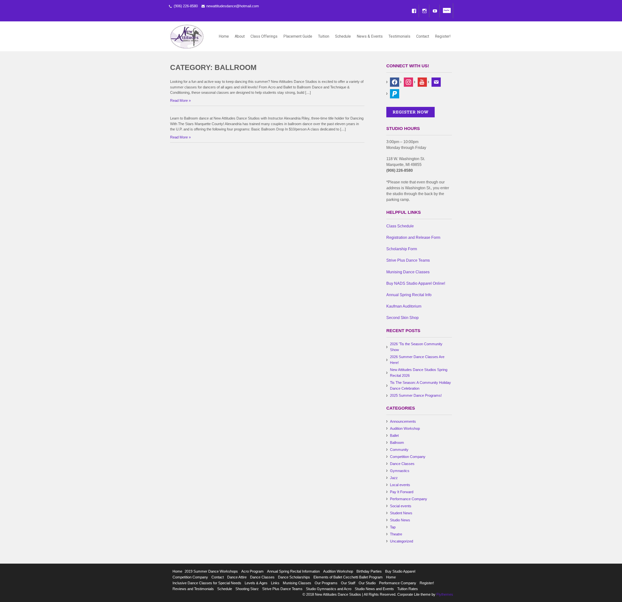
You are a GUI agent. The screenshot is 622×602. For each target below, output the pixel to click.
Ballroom (397, 442)
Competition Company (407, 457)
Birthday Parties (369, 571)
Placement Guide (297, 36)
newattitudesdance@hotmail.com (232, 6)
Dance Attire (237, 577)
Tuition (323, 36)
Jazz (394, 478)
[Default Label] (394, 93)
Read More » (180, 100)
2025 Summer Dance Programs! (416, 395)
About (240, 36)
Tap (393, 527)
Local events (400, 485)
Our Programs (326, 583)
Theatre (396, 534)
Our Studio (367, 583)
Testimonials (399, 36)
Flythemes (444, 594)
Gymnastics (399, 471)
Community (399, 449)
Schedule (343, 36)
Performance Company (408, 499)
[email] (436, 82)
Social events (400, 506)
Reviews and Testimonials (193, 589)
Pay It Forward (401, 492)
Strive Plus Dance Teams (282, 589)
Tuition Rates (407, 589)
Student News (401, 513)
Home (224, 36)
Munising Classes (297, 583)
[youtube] (422, 82)
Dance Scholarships (294, 577)
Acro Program (252, 571)
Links (275, 583)
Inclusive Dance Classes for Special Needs (207, 583)
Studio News (400, 520)
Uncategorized (401, 541)
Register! (443, 36)
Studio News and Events (374, 589)
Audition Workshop (405, 428)
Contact (422, 36)
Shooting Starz (247, 589)
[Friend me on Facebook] (394, 82)
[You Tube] (435, 11)
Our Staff (348, 583)
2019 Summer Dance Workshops (211, 571)
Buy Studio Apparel (400, 571)
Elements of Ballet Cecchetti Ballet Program (348, 577)
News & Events (370, 36)
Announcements (403, 421)
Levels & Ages (256, 583)
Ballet (394, 435)
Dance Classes (402, 464)
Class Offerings (264, 36)
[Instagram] (424, 11)
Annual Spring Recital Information (293, 571)
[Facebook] (414, 11)
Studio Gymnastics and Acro (328, 589)
